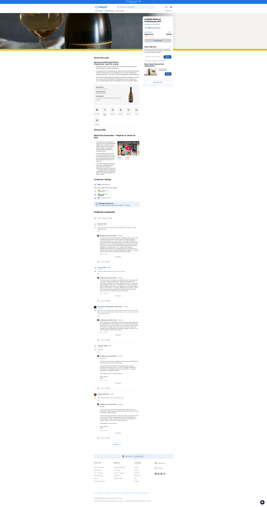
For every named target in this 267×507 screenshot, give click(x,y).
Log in (166, 7)
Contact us (133, 2)
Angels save (149, 36)
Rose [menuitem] (135, 478)
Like (98, 231)
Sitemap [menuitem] (96, 478)
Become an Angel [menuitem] (98, 475)
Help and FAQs (161, 463)
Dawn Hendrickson (103, 394)
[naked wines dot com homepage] (101, 7)
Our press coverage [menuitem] (119, 473)
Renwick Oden (102, 224)
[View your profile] (95, 224)
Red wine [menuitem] (136, 473)
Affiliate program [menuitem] (118, 478)
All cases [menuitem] (136, 470)
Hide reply (118, 256)
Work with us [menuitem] (117, 475)
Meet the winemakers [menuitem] (119, 467)
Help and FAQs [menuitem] (97, 470)
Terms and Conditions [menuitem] (99, 481)
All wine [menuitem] (136, 467)
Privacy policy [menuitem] (107, 493)
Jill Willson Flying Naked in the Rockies (110, 306)
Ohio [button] (171, 10)
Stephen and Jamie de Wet (108, 235)
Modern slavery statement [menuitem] (141, 493)
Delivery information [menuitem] (99, 467)
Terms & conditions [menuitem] (98, 493)
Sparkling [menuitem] (136, 481)
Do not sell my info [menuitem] (116, 493)
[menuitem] (99, 11)
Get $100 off (129, 1)
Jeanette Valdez (102, 345)
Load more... (116, 444)
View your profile (95, 218)
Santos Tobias (102, 267)
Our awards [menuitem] (117, 470)
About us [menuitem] (117, 463)
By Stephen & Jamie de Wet (152, 24)
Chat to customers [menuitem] (98, 473)
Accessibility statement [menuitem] (128, 493)
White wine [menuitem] (137, 475)
